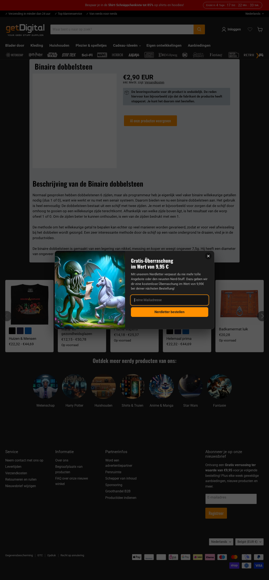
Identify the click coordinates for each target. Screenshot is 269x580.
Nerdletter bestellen (169, 312)
